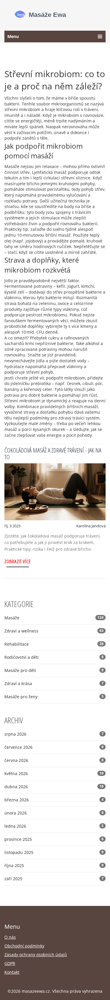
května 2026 (54, 773)
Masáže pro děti (54, 670)
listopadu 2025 (54, 852)
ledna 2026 (54, 826)
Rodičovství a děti (54, 657)
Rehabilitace (54, 644)
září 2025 (54, 878)
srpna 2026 (54, 734)
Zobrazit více (17, 561)
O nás (10, 937)
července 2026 (54, 747)
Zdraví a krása (54, 683)
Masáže (54, 618)
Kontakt (11, 972)
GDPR (9, 963)
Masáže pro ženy (54, 696)
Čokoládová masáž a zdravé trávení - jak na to (52, 453)
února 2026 (54, 813)
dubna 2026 (54, 786)
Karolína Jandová (91, 525)
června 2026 (54, 760)
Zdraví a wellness (54, 631)
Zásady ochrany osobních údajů (35, 954)
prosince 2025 (54, 839)
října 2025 (54, 865)
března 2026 (54, 800)
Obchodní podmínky (24, 946)
